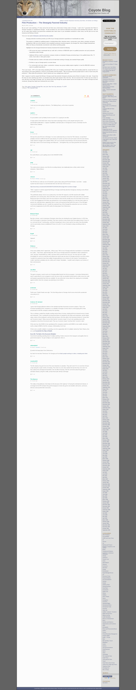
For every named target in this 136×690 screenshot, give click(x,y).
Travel (104, 661)
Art (103, 543)
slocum (37, 347)
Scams (104, 644)
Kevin (37, 178)
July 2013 (105, 350)
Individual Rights (106, 603)
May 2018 (105, 251)
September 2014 (106, 326)
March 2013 (105, 356)
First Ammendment (107, 579)
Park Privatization (45, 17)
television (59, 86)
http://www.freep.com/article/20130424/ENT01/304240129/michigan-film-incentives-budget (53, 186)
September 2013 (106, 346)
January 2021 (106, 202)
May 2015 (105, 312)
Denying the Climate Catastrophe (107, 77)
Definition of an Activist (108, 113)
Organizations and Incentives (109, 623)
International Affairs (107, 605)
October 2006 (106, 487)
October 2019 (106, 222)
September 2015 (106, 305)
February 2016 (106, 297)
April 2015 (105, 314)
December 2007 (106, 463)
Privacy (104, 632)
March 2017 (105, 275)
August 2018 (105, 246)
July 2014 (105, 329)
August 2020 (105, 209)
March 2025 (105, 175)
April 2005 (105, 518)
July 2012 (105, 370)
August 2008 (105, 450)
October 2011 (106, 385)
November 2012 (106, 363)
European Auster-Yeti (27, 20)
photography (105, 627)
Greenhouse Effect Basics (109, 79)
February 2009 (106, 440)
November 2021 (106, 185)
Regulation (105, 642)
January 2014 (106, 339)
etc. (103, 574)
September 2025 (106, 164)
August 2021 (105, 190)
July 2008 (105, 452)
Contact (66, 17)
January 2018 (106, 258)
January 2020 (106, 217)
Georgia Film (39, 86)
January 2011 (106, 401)
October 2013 (106, 344)
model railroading (106, 617)
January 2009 (106, 441)
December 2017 (106, 260)
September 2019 (106, 224)
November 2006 (106, 486)
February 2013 (106, 358)
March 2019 (105, 234)
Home (23, 17)
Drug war (105, 564)
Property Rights (106, 635)
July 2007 (105, 472)
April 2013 (105, 355)
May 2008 (105, 455)
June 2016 (105, 290)
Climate (104, 555)
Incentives (105, 601)
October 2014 (106, 324)
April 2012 (105, 375)
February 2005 (106, 521)
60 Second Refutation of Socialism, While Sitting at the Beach (109, 96)
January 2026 (106, 158)
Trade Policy (105, 657)
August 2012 (105, 368)
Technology (105, 654)
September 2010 (106, 407)
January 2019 (106, 237)
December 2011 (106, 382)
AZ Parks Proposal (57, 17)
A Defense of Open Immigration (110, 99)
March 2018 (105, 254)
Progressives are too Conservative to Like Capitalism (110, 130)
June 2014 (105, 331)
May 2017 (105, 271)
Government (105, 589)
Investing (105, 608)
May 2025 (105, 171)
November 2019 (106, 220)
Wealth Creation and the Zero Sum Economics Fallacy (109, 143)
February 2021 (106, 200)
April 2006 (105, 497)
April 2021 (105, 197)
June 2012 (105, 372)
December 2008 (106, 443)
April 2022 (105, 181)
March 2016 (105, 295)
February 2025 (106, 176)
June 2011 (105, 392)
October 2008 (106, 446)
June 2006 (105, 494)
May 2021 (105, 195)
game (29, 86)
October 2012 (106, 365)
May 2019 (105, 231)
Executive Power (106, 576)
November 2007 (106, 465)
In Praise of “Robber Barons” (109, 124)
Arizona (104, 541)
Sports (104, 651)
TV (63, 86)
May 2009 (105, 435)
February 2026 (106, 156)
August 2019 (105, 226)
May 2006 (105, 496)
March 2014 (105, 336)
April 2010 (105, 416)
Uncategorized (106, 668)
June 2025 (105, 169)
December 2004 (106, 525)
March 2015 (105, 316)
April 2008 (105, 457)
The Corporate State (32, 88)
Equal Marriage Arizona (108, 572)
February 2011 (106, 399)
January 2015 (106, 319)
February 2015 (106, 317)
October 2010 (106, 406)
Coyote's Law (106, 559)
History (104, 593)
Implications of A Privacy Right (110, 123)
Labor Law (105, 610)
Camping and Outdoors (108, 551)
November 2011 (106, 384)
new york (45, 86)
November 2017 (106, 261)
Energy (104, 569)
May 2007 (105, 475)
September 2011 (106, 387)
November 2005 (106, 506)
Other (104, 625)
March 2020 (105, 214)
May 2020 (105, 210)
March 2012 (105, 377)
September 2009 (106, 428)
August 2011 (105, 389)
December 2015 (106, 300)
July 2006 (105, 492)
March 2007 (105, 479)
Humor (104, 598)
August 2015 (105, 307)
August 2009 (105, 429)
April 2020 (105, 212)
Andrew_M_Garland (36, 302)
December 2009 (106, 423)
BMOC (37, 17)
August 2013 (105, 348)
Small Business (106, 649)
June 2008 (105, 453)
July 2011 (105, 390)
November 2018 (106, 241)
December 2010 (106, 402)
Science (104, 645)
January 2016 (106, 299)
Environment (105, 571)
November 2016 (106, 282)
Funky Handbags (106, 117)
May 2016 (105, 292)
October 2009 (106, 426)
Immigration (105, 600)
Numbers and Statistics (108, 622)
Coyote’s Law (106, 111)
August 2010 (105, 409)
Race (104, 639)
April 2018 (105, 253)
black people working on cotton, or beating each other (73, 353)
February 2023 (106, 180)
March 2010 (105, 418)
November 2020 (106, 203)
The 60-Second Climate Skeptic (110, 137)
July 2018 (105, 248)
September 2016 (106, 285)
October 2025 (106, 163)
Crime (104, 561)
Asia (26, 86)
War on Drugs (106, 669)
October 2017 (106, 263)
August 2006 (105, 491)
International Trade (107, 606)
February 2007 (106, 480)
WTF (65, 86)
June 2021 (105, 193)
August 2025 (105, 166)
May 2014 (105, 333)
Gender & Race (106, 584)
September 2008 (106, 448)
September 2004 (106, 530)
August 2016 (105, 287)
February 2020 (106, 215)
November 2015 (106, 302)
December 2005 (106, 504)
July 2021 (105, 192)
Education (105, 567)
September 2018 (106, 244)
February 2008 (106, 460)
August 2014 (105, 328)
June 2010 (105, 412)
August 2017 (105, 266)
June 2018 (105, 249)
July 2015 (105, 309)
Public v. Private (106, 637)
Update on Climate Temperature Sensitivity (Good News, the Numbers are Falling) (78, 20)
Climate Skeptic (30, 17)
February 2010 (106, 419)
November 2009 (106, 424)
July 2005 (105, 513)
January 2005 (106, 523)
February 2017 (106, 277)
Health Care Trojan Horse (108, 119)
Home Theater (106, 596)
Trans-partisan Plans (107, 659)
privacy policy (107, 55)
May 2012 (105, 373)
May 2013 (105, 353)
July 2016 (105, 288)
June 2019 (105, 229)
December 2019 (106, 219)
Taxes (104, 652)
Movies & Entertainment (108, 618)
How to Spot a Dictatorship (109, 121)
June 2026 (105, 152)
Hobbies (104, 594)
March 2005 (105, 520)
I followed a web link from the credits (43, 35)
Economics (105, 566)
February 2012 (106, 378)
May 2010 (105, 414)
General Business (107, 586)
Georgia (33, 86)
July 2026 (105, 151)
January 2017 (106, 278)
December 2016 (106, 280)
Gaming (104, 581)
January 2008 (106, 462)
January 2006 (106, 503)
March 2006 (105, 499)
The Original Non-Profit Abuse (109, 68)
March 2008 (105, 458)
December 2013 (106, 341)
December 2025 (106, 159)
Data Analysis (106, 562)
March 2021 (105, 198)
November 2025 (106, 161)
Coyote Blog (99, 10)
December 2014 (106, 321)
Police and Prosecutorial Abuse (110, 628)
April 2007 (105, 477)
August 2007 (105, 470)
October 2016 (106, 283)
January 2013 (106, 360)
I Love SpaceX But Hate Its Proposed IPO (109, 71)
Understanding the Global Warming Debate (108, 87)
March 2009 (105, 438)
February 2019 (106, 236)
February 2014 (106, 338)
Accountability (106, 536)
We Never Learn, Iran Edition (109, 67)
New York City (52, 86)
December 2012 (106, 361)
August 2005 (105, 511)
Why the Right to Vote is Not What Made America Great (109, 146)
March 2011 (105, 397)
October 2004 (106, 528)
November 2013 (106, 343)
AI (103, 539)
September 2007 (106, 469)
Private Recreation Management (110, 634)
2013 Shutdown (106, 534)
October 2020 (106, 205)
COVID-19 (105, 557)
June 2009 (105, 433)
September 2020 (106, 207)
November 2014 (106, 322)
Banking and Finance (107, 545)
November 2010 (106, 404)
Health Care (105, 591)
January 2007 (106, 482)
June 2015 (105, 311)
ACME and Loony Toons (108, 538)
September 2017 (106, 265)
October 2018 (106, 243)
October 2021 (106, 186)
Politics (104, 630)
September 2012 (106, 367)
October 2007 (106, 467)
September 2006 (106, 489)
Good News (105, 588)
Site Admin (105, 682)
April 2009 (105, 436)
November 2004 (106, 526)
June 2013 (105, 351)
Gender (104, 583)
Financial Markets (107, 578)
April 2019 (105, 232)
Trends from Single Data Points (110, 664)
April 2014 (105, 334)
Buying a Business (107, 104)
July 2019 (105, 227)
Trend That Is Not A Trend (108, 662)
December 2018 (106, 239)
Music (104, 620)
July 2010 (105, 411)
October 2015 (106, 304)
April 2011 (105, 395)
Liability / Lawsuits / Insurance (109, 611)
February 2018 (106, 256)
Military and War (106, 615)
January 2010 (106, 421)
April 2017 (105, 273)
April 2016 (105, 294)
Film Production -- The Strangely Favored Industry (44, 23)
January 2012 (106, 380)
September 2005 (106, 509)
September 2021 (106, 188)
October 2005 (106, 508)
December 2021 (106, 183)
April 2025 (105, 173)
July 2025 (105, 168)
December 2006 (106, 484)
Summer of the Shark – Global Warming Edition (109, 84)
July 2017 (105, 268)
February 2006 (106, 501)
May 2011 (105, 394)
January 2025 (106, 178)
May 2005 (105, 516)
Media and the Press (107, 613)
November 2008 (106, 445)
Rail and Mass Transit (108, 640)
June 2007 (105, 474)
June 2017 (105, 270)
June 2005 (105, 514)
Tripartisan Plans (106, 666)
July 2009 (105, 431)
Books (104, 549)
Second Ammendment (108, 647)
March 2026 (105, 154)
